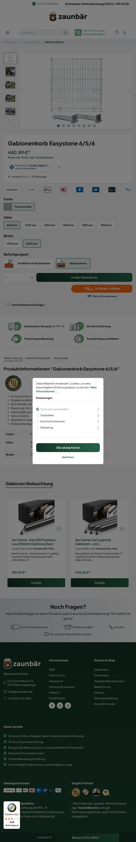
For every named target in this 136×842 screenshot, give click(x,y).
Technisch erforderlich (54, 409)
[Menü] (18, 803)
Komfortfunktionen (52, 421)
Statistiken (47, 415)
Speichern (68, 457)
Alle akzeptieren (68, 447)
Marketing (46, 427)
